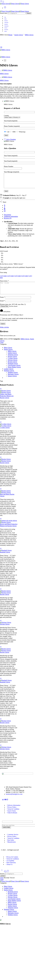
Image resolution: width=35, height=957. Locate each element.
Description (7, 214)
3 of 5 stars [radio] (17, 276)
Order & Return (12, 813)
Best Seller (10, 840)
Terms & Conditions (12, 859)
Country (6, 115)
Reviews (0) (7, 218)
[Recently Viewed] (8, 872)
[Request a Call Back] (5, 872)
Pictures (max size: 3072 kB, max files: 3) (13, 304)
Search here (4, 13)
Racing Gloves (12, 356)
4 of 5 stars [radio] (24, 276)
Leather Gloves (6, 22)
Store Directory (11, 862)
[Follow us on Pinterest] (5, 800)
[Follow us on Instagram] (7, 800)
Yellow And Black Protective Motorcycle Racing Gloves (7, 396)
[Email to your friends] (5, 211)
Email (2, 301)
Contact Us (5, 27)
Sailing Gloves (12, 353)
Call (8, 132)
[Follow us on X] (2, 800)
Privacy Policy (6, 29)
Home (10, 35)
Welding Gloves (13, 372)
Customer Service (12, 834)
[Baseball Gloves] (9, 550)
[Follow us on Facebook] (4, 800)
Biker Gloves (6, 20)
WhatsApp (21, 132)
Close (2, 342)
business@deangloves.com (14, 794)
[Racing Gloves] (9, 460)
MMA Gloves (29, 35)
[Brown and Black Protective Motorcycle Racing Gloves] (9, 521)
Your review (4, 281)
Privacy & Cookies (12, 857)
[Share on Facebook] (4, 207)
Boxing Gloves (12, 362)
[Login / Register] (5, 8)
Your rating (3, 272)
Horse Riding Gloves (14, 367)
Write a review (4, 327)
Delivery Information (13, 805)
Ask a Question (11, 139)
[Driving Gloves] (9, 622)
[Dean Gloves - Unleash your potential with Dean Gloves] (14, 3)
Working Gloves (9, 370)
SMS (14, 132)
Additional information (11, 216)
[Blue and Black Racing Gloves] (9, 491)
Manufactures (11, 842)
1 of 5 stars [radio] (3, 276)
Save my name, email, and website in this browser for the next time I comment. (16, 319)
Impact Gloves (12, 376)
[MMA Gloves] (5, 50)
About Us (5, 31)
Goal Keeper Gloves (14, 365)
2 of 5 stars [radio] (10, 276)
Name (2, 297)
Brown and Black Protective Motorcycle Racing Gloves (8, 525)
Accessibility (10, 861)
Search (29, 13)
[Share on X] (4, 205)
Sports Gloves (18, 35)
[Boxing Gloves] (9, 721)
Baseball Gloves (13, 363)
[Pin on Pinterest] (4, 209)
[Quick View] (1, 389)
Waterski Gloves (13, 354)
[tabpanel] (17, 57)
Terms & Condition (13, 809)
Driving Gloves (12, 360)
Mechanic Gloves (13, 374)
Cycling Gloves (12, 358)
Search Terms (11, 811)
